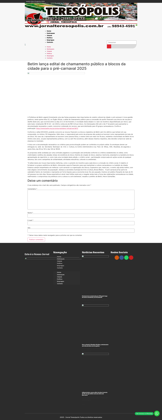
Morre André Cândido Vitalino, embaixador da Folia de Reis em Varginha (95, 345)
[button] (74, 44)
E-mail (30, 220)
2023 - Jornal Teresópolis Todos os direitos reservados (81, 417)
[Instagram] (117, 257)
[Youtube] (131, 257)
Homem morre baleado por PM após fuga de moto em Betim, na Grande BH (94, 296)
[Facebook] (121, 257)
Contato (50, 42)
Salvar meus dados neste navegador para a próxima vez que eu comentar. (55, 235)
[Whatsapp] (126, 257)
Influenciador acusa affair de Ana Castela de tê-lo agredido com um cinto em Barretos (94, 394)
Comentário (32, 189)
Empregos (50, 40)
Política (49, 38)
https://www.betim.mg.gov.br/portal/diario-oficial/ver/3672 (57, 128)
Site (29, 227)
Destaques (51, 33)
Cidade (49, 35)
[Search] (109, 46)
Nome (30, 212)
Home (49, 31)
